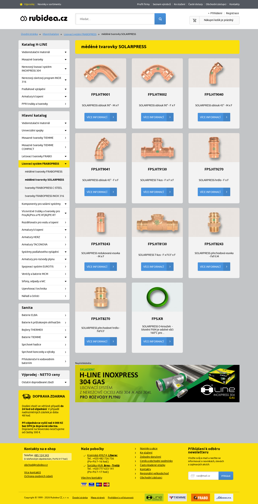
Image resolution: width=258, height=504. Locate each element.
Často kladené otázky (152, 465)
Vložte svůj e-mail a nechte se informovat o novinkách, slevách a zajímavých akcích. (206, 461)
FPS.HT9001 (100, 94)
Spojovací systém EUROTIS (37, 266)
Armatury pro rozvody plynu (38, 259)
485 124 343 (41, 455)
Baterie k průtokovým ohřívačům (41, 322)
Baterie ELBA (29, 315)
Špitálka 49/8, (103, 465)
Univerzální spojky (32, 130)
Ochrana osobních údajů (38, 476)
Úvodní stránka (29, 33)
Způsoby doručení (150, 456)
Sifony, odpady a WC (34, 281)
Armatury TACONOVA (34, 244)
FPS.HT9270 (214, 169)
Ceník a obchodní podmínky (156, 460)
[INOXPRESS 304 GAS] (157, 401)
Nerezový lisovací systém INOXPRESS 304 (37, 68)
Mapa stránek (98, 497)
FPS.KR (157, 318)
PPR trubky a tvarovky (35, 103)
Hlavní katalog (51, 33)
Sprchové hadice (31, 344)
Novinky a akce (149, 448)
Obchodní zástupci (216, 4)
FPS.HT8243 (214, 244)
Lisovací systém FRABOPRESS (80, 34)
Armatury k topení (32, 96)
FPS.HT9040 (214, 94)
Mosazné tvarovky (32, 59)
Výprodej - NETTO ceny (41, 374)
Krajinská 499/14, (102, 455)
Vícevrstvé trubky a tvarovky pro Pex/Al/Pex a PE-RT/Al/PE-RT (41, 213)
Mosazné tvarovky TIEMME (37, 137)
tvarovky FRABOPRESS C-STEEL (43, 187)
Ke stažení (179, 4)
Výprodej (29, 4)
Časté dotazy (195, 4)
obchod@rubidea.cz (36, 464)
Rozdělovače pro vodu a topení (40, 222)
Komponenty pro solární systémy (41, 203)
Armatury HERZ (31, 237)
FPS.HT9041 (100, 169)
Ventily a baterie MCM (35, 273)
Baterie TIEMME (31, 337)
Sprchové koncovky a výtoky (38, 351)
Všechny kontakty (91, 477)
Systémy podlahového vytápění (40, 251)
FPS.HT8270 (100, 318)
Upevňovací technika (34, 288)
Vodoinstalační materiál (36, 52)
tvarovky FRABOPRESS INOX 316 (44, 195)
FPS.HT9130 (157, 169)
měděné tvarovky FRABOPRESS (43, 171)
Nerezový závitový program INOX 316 (41, 79)
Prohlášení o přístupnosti (121, 497)
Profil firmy (143, 4)
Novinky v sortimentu (49, 4)
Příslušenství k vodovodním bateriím (38, 361)
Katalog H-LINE (34, 44)
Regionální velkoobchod (154, 473)
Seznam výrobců (162, 4)
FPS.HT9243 (100, 244)
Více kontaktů (32, 472)
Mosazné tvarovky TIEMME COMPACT (37, 147)
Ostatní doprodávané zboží (38, 382)
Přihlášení (216, 13)
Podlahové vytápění (33, 89)
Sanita (27, 307)
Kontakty (234, 4)
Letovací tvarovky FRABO (37, 156)
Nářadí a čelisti (30, 295)
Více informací (97, 117)
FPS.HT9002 (157, 94)
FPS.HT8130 (157, 244)
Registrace (232, 13)
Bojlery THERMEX (32, 329)
